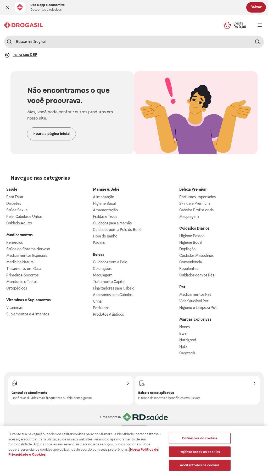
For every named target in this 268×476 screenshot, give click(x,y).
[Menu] (259, 25)
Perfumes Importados (197, 197)
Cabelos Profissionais (196, 210)
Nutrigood (187, 340)
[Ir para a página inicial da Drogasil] (23, 25)
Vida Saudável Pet (194, 301)
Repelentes (188, 269)
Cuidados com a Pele (110, 262)
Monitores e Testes (21, 282)
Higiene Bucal (104, 203)
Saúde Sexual (17, 210)
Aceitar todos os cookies (199, 465)
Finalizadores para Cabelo (113, 288)
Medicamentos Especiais (26, 255)
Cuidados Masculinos (196, 255)
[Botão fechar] (7, 7)
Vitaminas (14, 307)
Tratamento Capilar (109, 282)
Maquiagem (103, 275)
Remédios (14, 242)
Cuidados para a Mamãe (112, 223)
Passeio (99, 243)
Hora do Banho (105, 236)
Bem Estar (14, 197)
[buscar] (257, 42)
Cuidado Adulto (19, 223)
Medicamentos (19, 235)
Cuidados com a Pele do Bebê (117, 230)
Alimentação (103, 197)
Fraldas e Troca (105, 216)
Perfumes (101, 308)
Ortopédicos (16, 288)
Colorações (102, 269)
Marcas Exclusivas (195, 319)
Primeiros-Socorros (22, 275)
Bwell (183, 333)
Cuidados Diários (194, 228)
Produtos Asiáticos (108, 314)
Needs (184, 327)
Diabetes (13, 203)
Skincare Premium (194, 203)
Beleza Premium (193, 189)
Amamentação (105, 210)
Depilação (187, 249)
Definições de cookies (199, 438)
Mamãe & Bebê (106, 189)
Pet (182, 287)
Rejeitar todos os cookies (200, 452)
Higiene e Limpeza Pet (198, 307)
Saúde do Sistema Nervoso (28, 249)
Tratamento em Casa (23, 269)
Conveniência (190, 262)
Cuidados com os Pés (196, 275)
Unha (97, 301)
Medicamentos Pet (195, 294)
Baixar (256, 7)
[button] (7, 7)
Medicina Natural (20, 262)
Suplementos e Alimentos (27, 314)
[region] (134, 451)
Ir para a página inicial (51, 134)
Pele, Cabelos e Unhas (24, 216)
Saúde (11, 189)
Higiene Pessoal (192, 236)
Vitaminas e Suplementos (28, 300)
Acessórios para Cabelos (112, 295)
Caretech (187, 353)
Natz (183, 346)
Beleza (98, 254)
